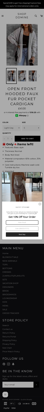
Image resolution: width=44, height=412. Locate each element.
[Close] (39, 204)
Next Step (22, 234)
